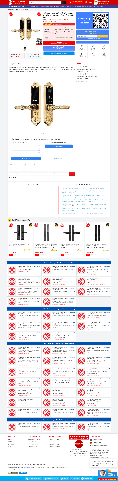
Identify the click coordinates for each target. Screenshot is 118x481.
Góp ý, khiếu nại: (74, 456)
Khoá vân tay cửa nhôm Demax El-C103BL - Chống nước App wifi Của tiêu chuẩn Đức (71, 245)
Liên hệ (9, 446)
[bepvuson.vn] (102, 3)
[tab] (59, 53)
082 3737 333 (78, 449)
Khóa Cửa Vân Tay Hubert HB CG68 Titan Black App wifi (19, 245)
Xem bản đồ (37, 266)
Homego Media (97, 442)
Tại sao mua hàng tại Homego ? (85, 42)
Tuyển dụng (11, 444)
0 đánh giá (24, 142)
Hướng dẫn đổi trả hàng (34, 442)
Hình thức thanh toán (33, 444)
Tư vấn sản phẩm (32, 446)
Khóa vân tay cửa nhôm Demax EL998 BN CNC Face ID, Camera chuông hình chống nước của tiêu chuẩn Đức (96, 245)
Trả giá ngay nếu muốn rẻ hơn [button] (59, 53)
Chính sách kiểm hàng (54, 446)
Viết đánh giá (59, 146)
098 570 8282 (83, 452)
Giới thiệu (10, 442)
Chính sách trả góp (54, 444)
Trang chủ (10, 439)
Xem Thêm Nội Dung (42, 133)
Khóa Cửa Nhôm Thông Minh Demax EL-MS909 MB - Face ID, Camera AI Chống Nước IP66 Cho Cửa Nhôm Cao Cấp (46, 245)
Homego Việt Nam (97, 439)
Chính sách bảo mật (54, 439)
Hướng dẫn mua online (34, 439)
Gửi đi (72, 174)
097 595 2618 (82, 454)
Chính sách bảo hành (54, 442)
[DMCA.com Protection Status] (13, 472)
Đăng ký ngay (103, 36)
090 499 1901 (82, 456)
